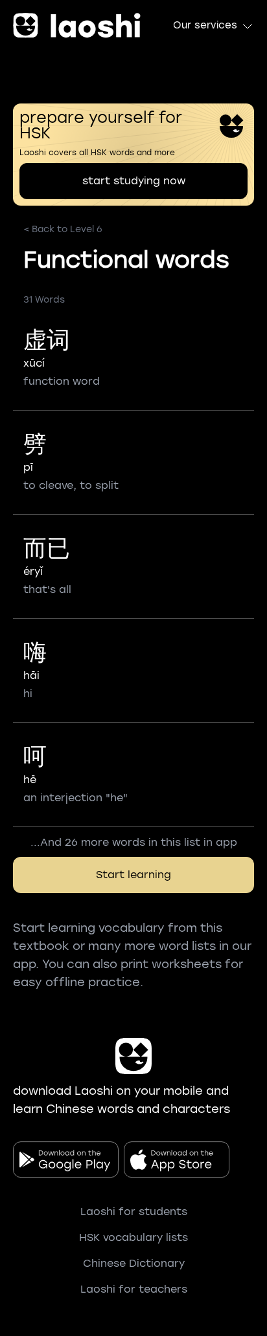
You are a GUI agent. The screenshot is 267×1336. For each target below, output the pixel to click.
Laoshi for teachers (133, 1289)
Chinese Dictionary (134, 1263)
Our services (205, 25)
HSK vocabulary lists (133, 1237)
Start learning (133, 874)
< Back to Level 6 (62, 229)
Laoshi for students (133, 1211)
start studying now (133, 181)
